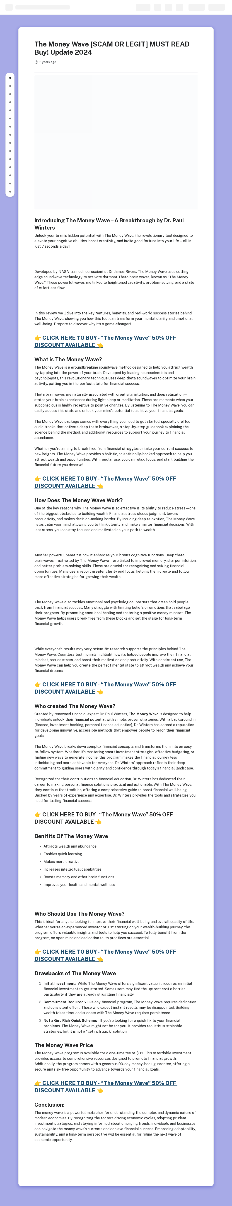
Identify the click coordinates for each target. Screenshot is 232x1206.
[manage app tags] (116, 68)
